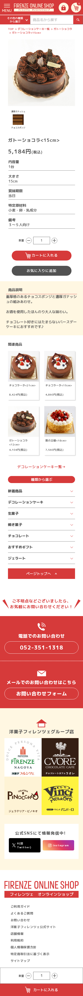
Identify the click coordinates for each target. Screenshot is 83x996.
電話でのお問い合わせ (41, 642)
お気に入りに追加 (41, 270)
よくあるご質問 (22, 913)
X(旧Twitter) (24, 845)
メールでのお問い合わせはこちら (41, 688)
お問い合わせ (20, 920)
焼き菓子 (15, 524)
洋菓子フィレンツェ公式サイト (33, 927)
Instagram (61, 845)
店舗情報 (17, 934)
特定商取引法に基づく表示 (30, 954)
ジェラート (17, 558)
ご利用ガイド (20, 906)
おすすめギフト (20, 547)
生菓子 (13, 513)
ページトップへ (38, 573)
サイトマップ (20, 961)
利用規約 (17, 940)
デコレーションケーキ (25, 502)
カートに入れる (45, 255)
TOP (11, 29)
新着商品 (15, 491)
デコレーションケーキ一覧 (34, 29)
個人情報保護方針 (24, 947)
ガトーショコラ (63, 29)
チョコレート (18, 535)
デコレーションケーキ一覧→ (41, 466)
